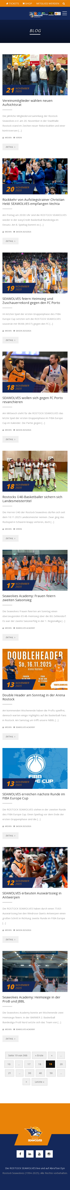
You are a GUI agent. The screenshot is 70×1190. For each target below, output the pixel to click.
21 (9, 1073)
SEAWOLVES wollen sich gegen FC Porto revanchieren (32, 400)
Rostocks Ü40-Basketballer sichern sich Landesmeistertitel (32, 499)
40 (40, 1073)
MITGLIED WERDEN (47, 3)
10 (8, 1064)
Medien (8, 137)
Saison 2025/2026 (23, 231)
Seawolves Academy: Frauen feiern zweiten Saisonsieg (29, 598)
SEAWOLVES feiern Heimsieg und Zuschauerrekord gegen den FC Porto (31, 300)
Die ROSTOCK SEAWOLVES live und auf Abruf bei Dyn (35, 1168)
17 (29, 1064)
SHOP (28, 3)
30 (29, 1073)
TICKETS (13, 3)
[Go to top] (35, 1134)
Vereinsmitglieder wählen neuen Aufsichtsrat (27, 102)
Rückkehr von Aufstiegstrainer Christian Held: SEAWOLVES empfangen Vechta (33, 201)
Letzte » (39, 1081)
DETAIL (10, 147)
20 (61, 1064)
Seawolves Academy (25, 628)
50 (51, 1073)
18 (39, 1064)
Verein (19, 137)
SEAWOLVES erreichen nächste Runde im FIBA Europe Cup (33, 796)
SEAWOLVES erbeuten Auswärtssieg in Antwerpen (32, 895)
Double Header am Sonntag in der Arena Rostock (33, 697)
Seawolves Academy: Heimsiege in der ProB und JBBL (31, 999)
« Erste (39, 1055)
